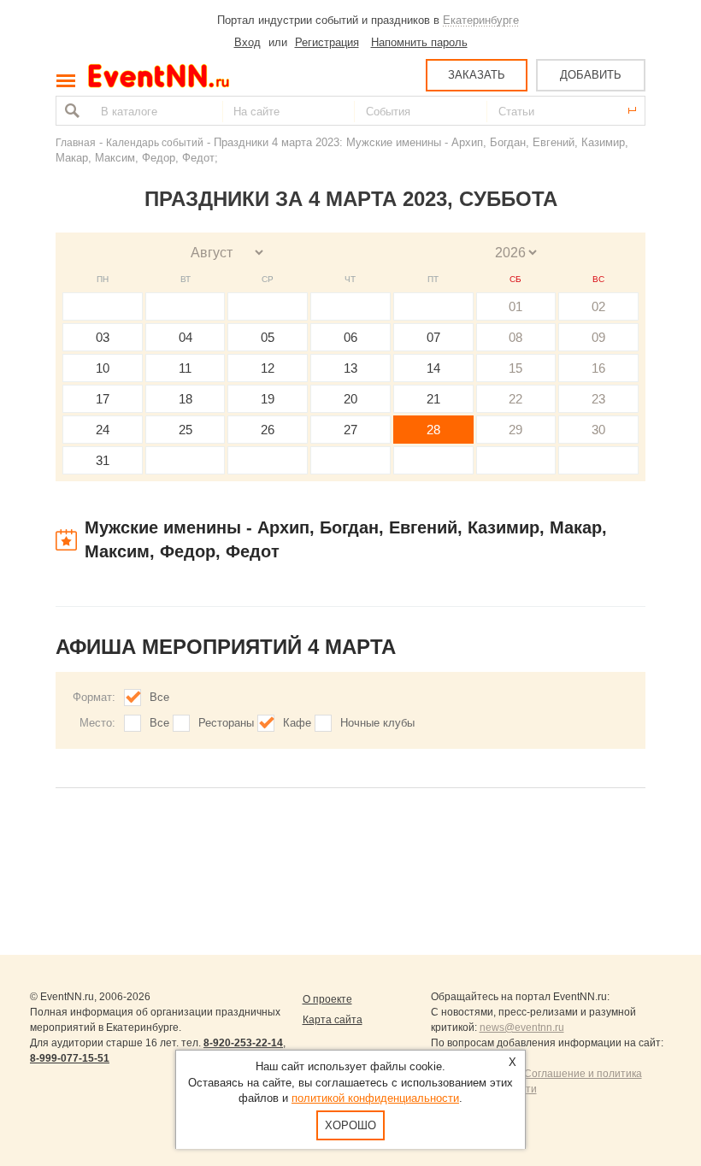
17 (102, 399)
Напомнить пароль (419, 42)
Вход (247, 42)
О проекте (327, 999)
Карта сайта (332, 1020)
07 (433, 337)
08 (515, 337)
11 (185, 368)
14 (433, 368)
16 (598, 368)
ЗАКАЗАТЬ (476, 74)
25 (185, 429)
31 (102, 460)
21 (433, 399)
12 (267, 368)
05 (267, 337)
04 (185, 337)
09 (598, 337)
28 (433, 429)
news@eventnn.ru (522, 1028)
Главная (76, 142)
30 (598, 429)
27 (350, 429)
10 (102, 368)
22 (515, 399)
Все (159, 697)
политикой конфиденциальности (375, 1098)
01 (515, 306)
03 (102, 337)
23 (598, 399)
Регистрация (327, 42)
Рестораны (226, 722)
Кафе (297, 722)
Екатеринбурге (481, 20)
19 (267, 399)
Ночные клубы (377, 722)
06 (350, 337)
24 (102, 429)
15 (515, 368)
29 (515, 429)
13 (350, 368)
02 (598, 306)
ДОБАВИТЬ (590, 74)
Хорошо (350, 1125)
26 (267, 429)
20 (350, 399)
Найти (70, 111)
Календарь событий (154, 142)
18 (185, 399)
